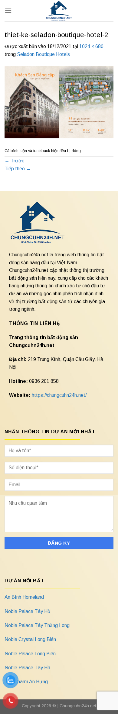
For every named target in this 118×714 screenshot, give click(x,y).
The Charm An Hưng (26, 681)
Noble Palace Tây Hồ (27, 611)
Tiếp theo (18, 168)
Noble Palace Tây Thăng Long (37, 625)
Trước (14, 160)
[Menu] (8, 10)
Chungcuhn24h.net (78, 705)
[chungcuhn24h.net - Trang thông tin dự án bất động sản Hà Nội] (59, 10)
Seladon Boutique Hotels (43, 54)
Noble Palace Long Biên (30, 653)
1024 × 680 (91, 46)
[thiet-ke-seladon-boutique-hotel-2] (59, 101)
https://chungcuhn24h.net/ (59, 395)
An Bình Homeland (24, 597)
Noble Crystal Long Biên (30, 639)
